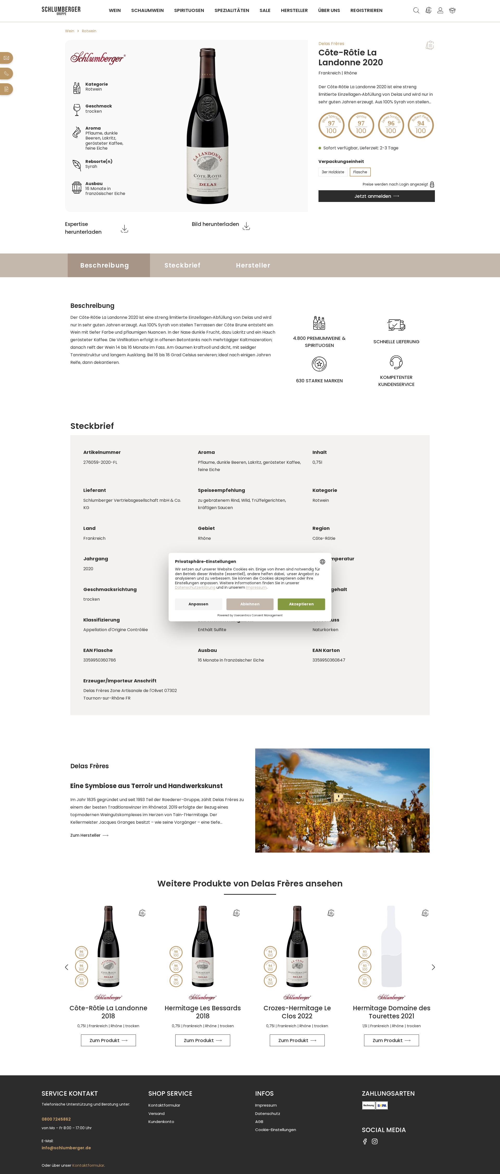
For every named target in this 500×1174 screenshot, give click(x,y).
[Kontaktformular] (6, 89)
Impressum (266, 1105)
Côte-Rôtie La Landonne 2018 (108, 1012)
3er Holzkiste (333, 172)
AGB (259, 1121)
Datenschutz (267, 1113)
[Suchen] (416, 10)
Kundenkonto (161, 1121)
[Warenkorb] (452, 10)
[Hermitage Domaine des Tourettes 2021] (392, 946)
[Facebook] (365, 1141)
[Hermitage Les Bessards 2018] (203, 946)
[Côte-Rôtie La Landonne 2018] (108, 946)
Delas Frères (331, 44)
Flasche (360, 172)
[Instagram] (375, 1141)
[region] (186, 126)
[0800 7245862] (6, 73)
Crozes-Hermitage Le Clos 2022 (297, 1012)
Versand (156, 1113)
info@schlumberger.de (66, 1148)
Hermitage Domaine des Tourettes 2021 (391, 1012)
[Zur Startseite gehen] (61, 10)
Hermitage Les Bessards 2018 (203, 1012)
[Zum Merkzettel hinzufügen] (429, 45)
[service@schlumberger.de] (6, 58)
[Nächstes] (434, 963)
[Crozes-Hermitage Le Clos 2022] (297, 946)
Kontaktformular (88, 1165)
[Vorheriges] (66, 963)
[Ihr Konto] (440, 10)
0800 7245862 (56, 1119)
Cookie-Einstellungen (275, 1129)
